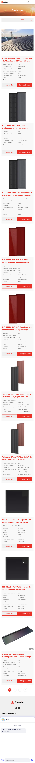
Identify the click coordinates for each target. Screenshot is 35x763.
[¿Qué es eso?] (16, 708)
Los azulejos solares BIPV (15, 20)
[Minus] (32, 720)
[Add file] (2, 760)
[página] (20, 690)
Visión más (9, 85)
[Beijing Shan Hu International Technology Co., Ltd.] (4, 2)
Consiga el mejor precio (25, 87)
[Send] (32, 760)
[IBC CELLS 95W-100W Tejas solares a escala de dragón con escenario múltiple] (17, 501)
